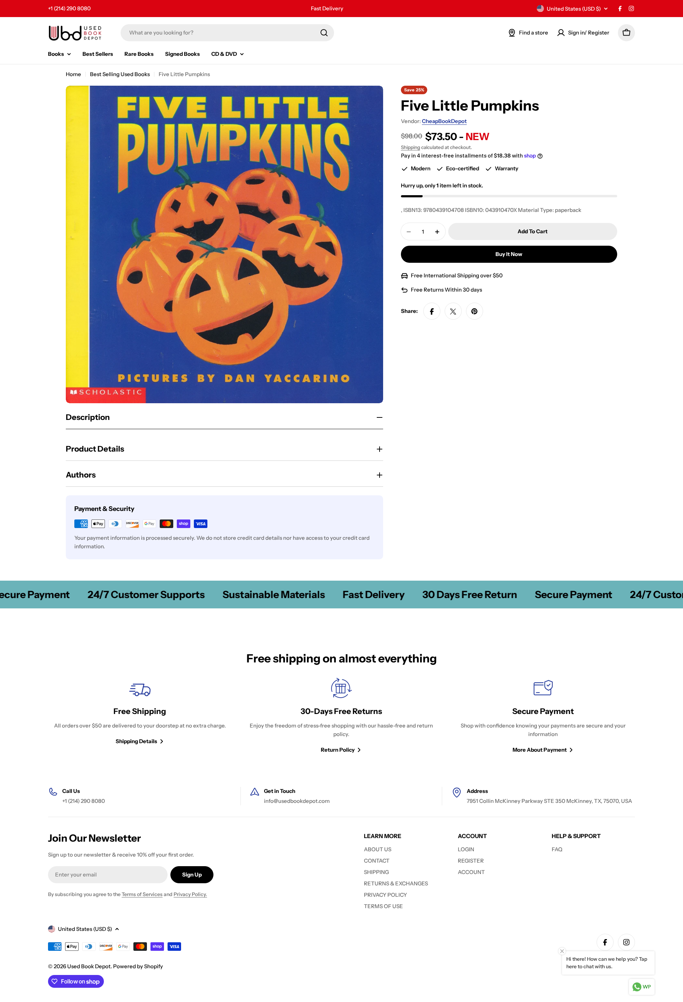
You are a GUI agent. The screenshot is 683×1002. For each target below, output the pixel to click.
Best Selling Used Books (120, 74)
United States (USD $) (574, 8)
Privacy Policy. (190, 894)
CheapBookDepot (444, 121)
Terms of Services (142, 894)
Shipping (410, 147)
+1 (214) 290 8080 (69, 8)
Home (73, 74)
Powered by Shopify (138, 966)
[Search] (324, 32)
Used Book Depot (89, 966)
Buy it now (509, 254)
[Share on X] (453, 311)
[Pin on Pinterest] (474, 311)
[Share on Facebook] (431, 311)
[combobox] (227, 32)
